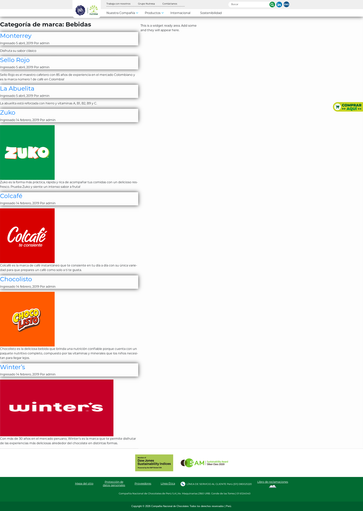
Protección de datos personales (114, 483)
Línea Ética (168, 483)
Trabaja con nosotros (118, 3)
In (279, 4)
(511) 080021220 (242, 483)
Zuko (7, 112)
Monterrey (15, 35)
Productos (153, 13)
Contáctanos (169, 3)
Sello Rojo (15, 60)
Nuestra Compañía (120, 13)
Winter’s (12, 367)
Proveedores (143, 483)
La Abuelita (17, 88)
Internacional (180, 13)
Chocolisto (16, 279)
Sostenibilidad (211, 13)
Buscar (272, 4)
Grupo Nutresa (146, 3)
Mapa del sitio (84, 483)
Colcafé (11, 196)
